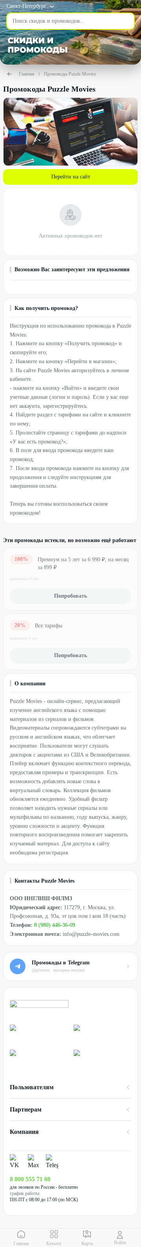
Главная (26, 74)
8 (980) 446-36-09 (54, 925)
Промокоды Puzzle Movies (70, 74)
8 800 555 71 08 (30, 1179)
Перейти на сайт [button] (70, 177)
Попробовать (70, 596)
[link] (38, 1034)
